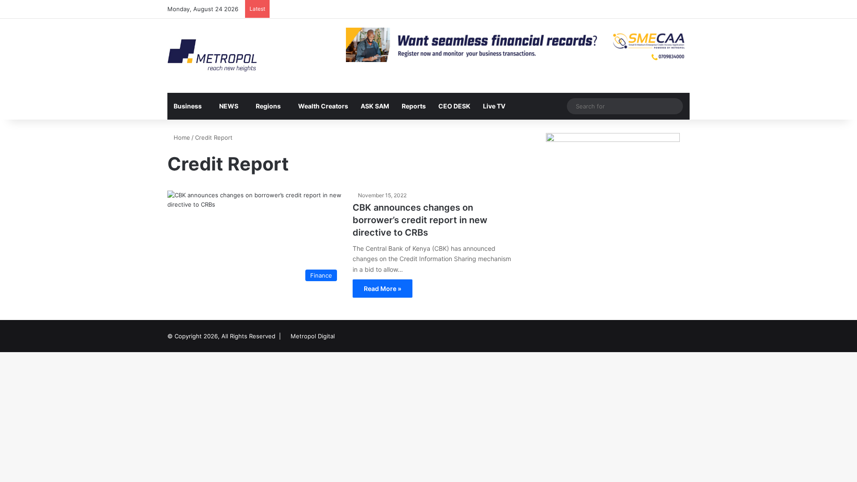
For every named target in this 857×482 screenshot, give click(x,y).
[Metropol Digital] (212, 56)
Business (188, 106)
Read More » (382, 288)
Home (181, 137)
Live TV (494, 106)
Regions (268, 106)
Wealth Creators (323, 106)
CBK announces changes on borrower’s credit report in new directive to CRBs (420, 220)
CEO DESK (454, 106)
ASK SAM (375, 106)
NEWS (228, 106)
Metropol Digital (313, 336)
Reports (414, 106)
